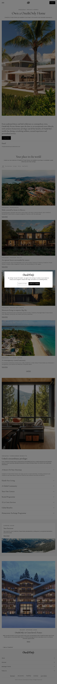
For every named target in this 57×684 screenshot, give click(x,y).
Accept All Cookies (34, 283)
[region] (28, 279)
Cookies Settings (22, 283)
